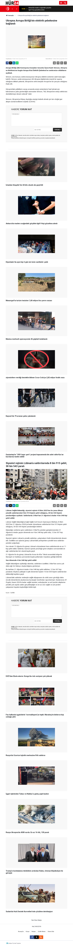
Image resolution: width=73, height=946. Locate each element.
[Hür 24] (12, 2)
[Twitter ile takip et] (36, 937)
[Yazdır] (54, 62)
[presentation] (12, 9)
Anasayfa (11, 15)
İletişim (34, 931)
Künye (27, 931)
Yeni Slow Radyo (36, 920)
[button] (58, 62)
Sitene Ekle (51, 931)
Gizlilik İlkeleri (41, 931)
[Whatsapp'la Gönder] (17, 62)
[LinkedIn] (13, 62)
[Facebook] (7, 62)
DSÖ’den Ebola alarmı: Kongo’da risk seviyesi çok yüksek (39, 9)
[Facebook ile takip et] (32, 937)
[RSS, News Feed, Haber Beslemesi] (41, 937)
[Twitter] (10, 62)
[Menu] (61, 3)
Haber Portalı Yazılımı (15, 943)
